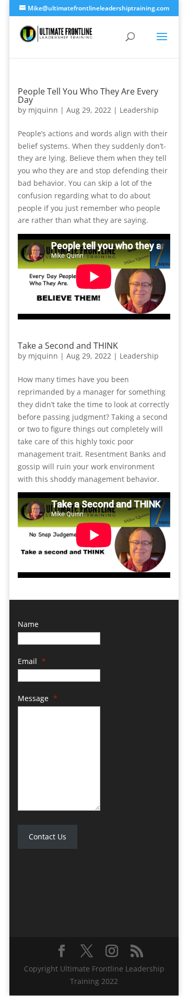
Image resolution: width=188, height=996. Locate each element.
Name (28, 624)
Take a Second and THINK (68, 345)
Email (32, 661)
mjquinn (43, 110)
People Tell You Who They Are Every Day (88, 95)
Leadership (139, 110)
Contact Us (47, 836)
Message (37, 698)
